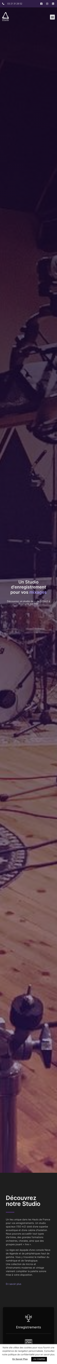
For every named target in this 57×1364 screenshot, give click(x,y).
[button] (52, 17)
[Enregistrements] (28, 1318)
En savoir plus (13, 1283)
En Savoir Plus (20, 1359)
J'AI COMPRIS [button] (39, 1359)
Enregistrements (28, 1327)
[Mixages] (28, 1342)
